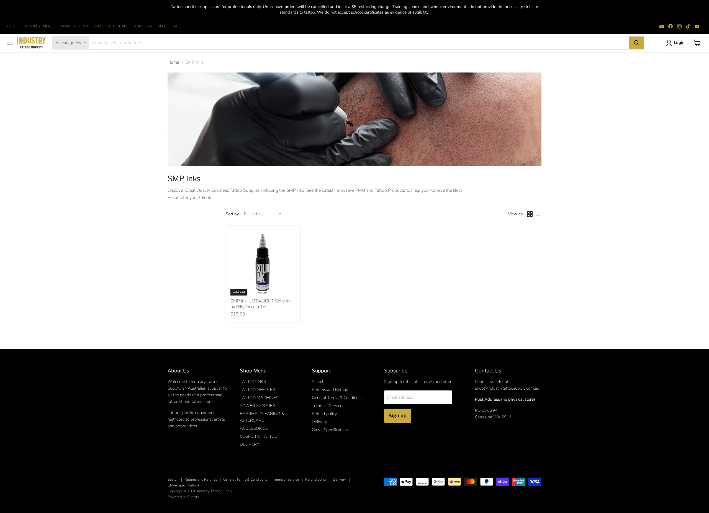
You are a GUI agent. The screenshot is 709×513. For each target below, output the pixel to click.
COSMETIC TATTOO (259, 436)
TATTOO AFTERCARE (111, 26)
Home (173, 62)
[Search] (636, 43)
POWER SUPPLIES (257, 405)
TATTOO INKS (253, 381)
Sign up (398, 415)
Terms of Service (327, 405)
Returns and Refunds (331, 389)
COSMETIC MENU (73, 26)
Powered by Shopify (183, 496)
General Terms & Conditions (337, 397)
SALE (177, 26)
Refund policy (324, 413)
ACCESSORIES (254, 428)
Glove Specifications (330, 429)
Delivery (319, 421)
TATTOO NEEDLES (257, 389)
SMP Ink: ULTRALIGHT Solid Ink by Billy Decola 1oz (260, 304)
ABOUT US (143, 26)
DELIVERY (249, 444)
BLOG (162, 26)
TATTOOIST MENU (38, 26)
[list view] (537, 214)
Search (318, 381)
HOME (12, 26)
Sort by (232, 214)
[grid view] (530, 214)
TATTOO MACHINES (259, 397)
